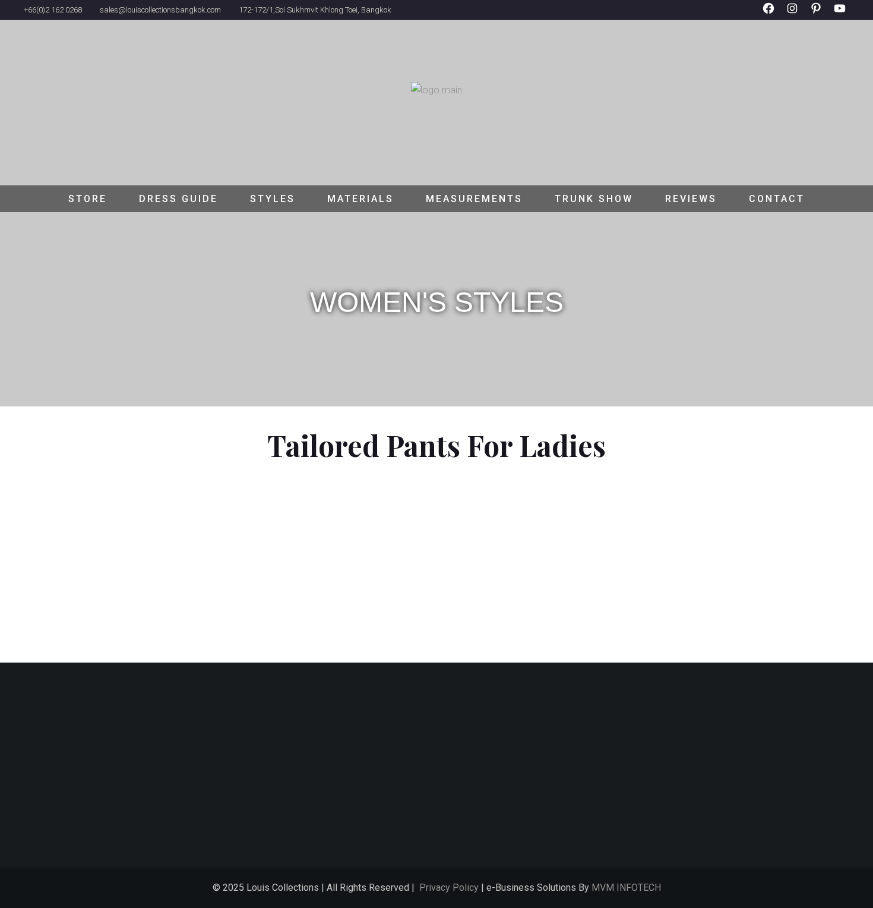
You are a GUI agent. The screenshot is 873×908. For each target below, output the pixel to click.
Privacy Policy (449, 887)
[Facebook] (768, 23)
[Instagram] (792, 23)
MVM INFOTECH (626, 887)
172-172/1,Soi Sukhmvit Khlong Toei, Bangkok (315, 9)
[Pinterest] (815, 23)
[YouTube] (839, 23)
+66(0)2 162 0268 (53, 9)
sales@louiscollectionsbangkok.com (160, 9)
